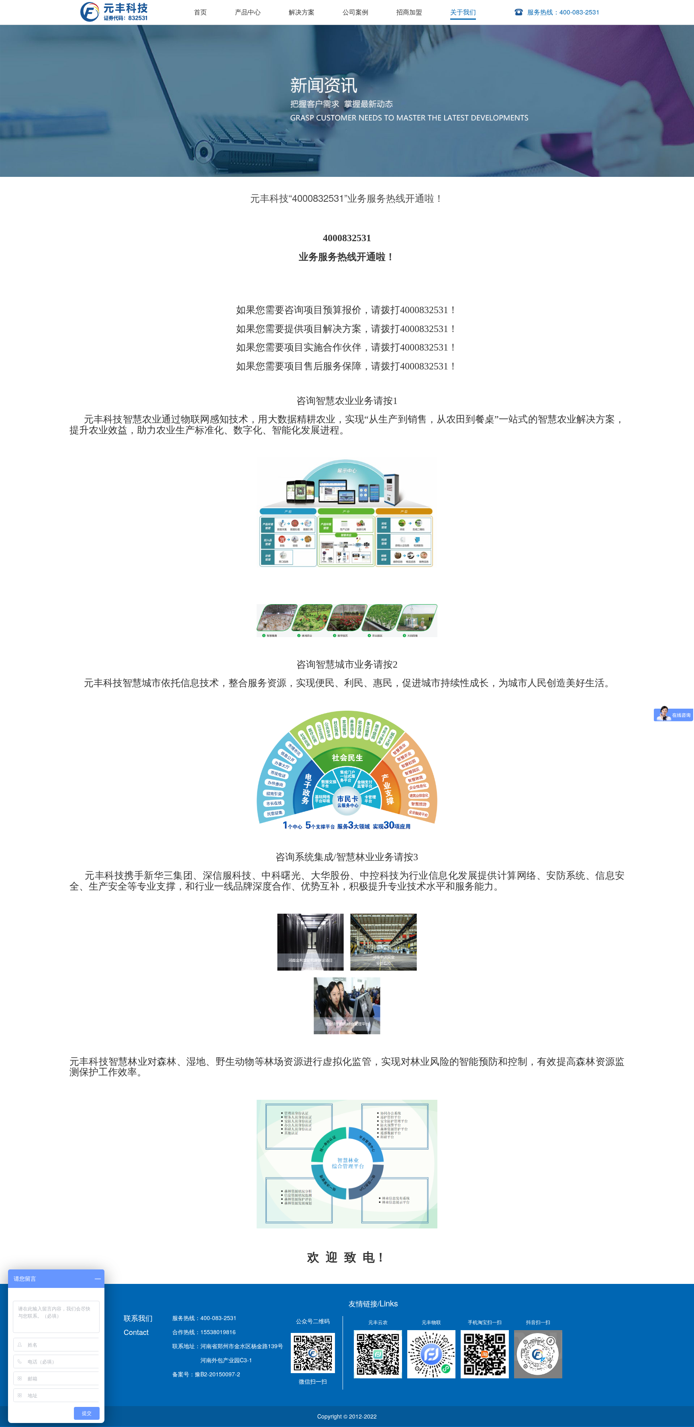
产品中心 (248, 11)
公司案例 (355, 11)
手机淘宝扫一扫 (485, 1321)
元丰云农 (378, 1321)
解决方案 (301, 11)
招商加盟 (409, 11)
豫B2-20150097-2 (217, 1374)
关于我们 (463, 11)
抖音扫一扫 (538, 1321)
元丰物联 (431, 1321)
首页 (200, 11)
